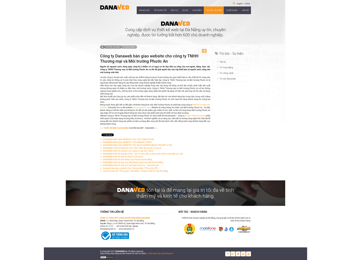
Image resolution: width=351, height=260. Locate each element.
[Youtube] (248, 254)
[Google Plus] (232, 254)
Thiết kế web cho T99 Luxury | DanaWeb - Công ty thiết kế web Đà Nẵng (135, 171)
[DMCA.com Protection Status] (107, 257)
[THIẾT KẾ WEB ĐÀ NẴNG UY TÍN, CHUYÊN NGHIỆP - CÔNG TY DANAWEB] (114, 7)
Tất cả (223, 62)
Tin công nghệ (226, 73)
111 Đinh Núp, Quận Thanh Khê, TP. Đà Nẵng (125, 221)
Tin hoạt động (129, 47)
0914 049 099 (122, 226)
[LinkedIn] (243, 254)
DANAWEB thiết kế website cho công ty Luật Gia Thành (128, 151)
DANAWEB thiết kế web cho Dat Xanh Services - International (130, 165)
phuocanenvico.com (141, 107)
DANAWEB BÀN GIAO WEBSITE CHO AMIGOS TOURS (127, 142)
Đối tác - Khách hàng (193, 211)
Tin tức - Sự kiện (113, 47)
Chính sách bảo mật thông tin (160, 253)
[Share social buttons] (204, 51)
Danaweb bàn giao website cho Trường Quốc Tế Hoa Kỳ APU (130, 168)
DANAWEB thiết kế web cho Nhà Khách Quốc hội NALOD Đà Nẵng (133, 162)
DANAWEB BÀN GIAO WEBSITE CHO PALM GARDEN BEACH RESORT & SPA (137, 145)
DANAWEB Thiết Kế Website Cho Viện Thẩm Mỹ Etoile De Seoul (132, 148)
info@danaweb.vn (108, 229)
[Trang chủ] (102, 47)
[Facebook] (227, 254)
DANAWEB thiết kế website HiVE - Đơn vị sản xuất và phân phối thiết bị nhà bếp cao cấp (143, 154)
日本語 (247, 4)
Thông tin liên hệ (112, 211)
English (240, 4)
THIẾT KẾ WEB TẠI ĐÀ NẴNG (116, 128)
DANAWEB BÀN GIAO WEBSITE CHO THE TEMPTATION (128, 139)
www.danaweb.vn (126, 229)
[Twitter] (238, 254)
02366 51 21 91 (106, 226)
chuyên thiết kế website (195, 116)
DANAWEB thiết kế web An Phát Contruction (123, 156)
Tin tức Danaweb (228, 78)
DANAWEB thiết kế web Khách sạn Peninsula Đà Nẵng (127, 159)
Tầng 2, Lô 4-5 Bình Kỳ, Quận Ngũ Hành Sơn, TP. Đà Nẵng (131, 223)
